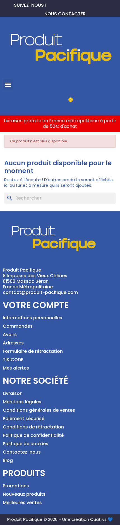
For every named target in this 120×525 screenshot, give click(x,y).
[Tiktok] (77, 4)
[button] (8, 85)
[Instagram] (68, 4)
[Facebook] (50, 4)
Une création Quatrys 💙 (87, 519)
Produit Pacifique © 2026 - (34, 519)
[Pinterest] (59, 4)
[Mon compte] (50, 102)
